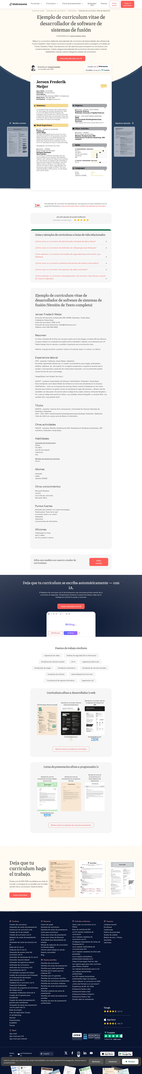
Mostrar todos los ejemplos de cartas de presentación (71, 825)
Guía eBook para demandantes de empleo (53, 941)
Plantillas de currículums (50, 963)
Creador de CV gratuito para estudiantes (19, 996)
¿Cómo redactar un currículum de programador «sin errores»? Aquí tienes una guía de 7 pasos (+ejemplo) (70, 277)
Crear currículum (20, 895)
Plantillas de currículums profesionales (55, 981)
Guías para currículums (49, 932)
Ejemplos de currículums (50, 927)
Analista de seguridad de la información (81, 655)
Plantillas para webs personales (52, 968)
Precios (104, 3)
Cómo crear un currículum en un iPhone (84, 926)
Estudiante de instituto (56, 674)
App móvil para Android (18, 1039)
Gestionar (113, 1061)
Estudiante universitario (66, 668)
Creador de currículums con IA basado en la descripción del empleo (23, 976)
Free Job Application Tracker (19, 1012)
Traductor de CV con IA (17, 950)
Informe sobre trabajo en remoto (53, 950)
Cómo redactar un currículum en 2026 (86, 981)
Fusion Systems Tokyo (78, 36)
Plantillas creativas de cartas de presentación (52, 992)
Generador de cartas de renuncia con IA (23, 943)
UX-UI (73, 662)
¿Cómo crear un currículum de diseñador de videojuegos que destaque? (65, 248)
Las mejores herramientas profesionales (81, 972)
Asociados (107, 940)
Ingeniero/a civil (88, 680)
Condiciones (108, 930)
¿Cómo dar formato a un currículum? (85, 984)
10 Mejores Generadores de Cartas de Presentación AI (86, 943)
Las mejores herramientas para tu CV (85, 969)
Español (46, 1054)
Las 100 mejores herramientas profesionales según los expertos (84, 977)
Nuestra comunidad (48, 952)
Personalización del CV (17, 970)
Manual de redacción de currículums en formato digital (54, 946)
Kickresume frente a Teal (81, 997)
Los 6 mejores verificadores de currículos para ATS (83, 948)
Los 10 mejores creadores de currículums (82, 933)
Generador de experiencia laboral (21, 962)
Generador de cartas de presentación (23, 927)
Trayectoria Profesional (17, 985)
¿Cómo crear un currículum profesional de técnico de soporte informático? (67, 263)
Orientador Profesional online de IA (22, 993)
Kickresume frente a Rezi (81, 991)
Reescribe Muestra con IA (71, 58)
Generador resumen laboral (19, 960)
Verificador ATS (92, 4)
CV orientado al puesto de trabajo (21, 973)
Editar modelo (99, 561)
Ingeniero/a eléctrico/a (90, 662)
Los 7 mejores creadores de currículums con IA (82, 938)
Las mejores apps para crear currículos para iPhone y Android (86, 965)
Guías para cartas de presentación (53, 935)
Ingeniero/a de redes (52, 655)
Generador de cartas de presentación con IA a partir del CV (23, 1006)
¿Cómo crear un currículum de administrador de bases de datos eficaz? (65, 241)
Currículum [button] (51, 3)
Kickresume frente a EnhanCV (83, 994)
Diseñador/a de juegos (42, 668)
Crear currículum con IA (71, 606)
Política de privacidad (112, 932)
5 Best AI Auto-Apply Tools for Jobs (85, 961)
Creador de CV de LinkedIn (19, 932)
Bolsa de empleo (15, 1010)
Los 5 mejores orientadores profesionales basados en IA (82, 958)
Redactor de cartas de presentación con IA (22, 938)
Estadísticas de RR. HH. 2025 (83, 986)
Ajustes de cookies (110, 935)
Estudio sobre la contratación (83, 999)
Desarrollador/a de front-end (81, 674)
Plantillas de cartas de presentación (54, 966)
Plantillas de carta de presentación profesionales (53, 1002)
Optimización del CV (17, 980)
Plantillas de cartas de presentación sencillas (54, 997)
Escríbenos (108, 927)
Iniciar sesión (114, 4)
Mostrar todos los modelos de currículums (71, 749)
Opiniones (107, 942)
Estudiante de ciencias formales (94, 668)
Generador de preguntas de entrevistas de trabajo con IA (23, 989)
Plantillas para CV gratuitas (51, 976)
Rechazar (96, 1061)
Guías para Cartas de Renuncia (52, 937)
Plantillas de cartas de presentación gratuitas (54, 987)
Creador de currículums (18, 924)
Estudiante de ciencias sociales (52, 662)
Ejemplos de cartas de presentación (54, 930)
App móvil (13, 1034)
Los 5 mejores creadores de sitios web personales (86, 953)
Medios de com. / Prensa (113, 937)
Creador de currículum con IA (20, 935)
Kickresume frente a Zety (81, 989)
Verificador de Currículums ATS (20, 967)
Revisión (12, 1018)
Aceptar (131, 1061)
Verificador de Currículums (19, 965)
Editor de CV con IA (16, 947)
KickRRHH (13, 1023)
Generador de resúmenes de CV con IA (23, 957)
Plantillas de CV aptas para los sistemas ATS (52, 972)
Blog (42, 955)
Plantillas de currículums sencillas (53, 978)
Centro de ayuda (47, 924)
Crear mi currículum (127, 4)
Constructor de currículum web (20, 930)
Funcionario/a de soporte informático (60, 680)
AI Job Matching (15, 1015)
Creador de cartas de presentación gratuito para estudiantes (22, 1001)
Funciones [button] (35, 3)
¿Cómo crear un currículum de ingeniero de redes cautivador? (61, 269)
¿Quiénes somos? (110, 924)
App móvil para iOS (16, 1036)
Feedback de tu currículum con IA (21, 983)
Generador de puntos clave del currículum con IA (20, 953)
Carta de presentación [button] (71, 3)
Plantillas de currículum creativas (53, 983)
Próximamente (14, 1020)
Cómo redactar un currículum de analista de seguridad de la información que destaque (68, 255)
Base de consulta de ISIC (81, 929)
